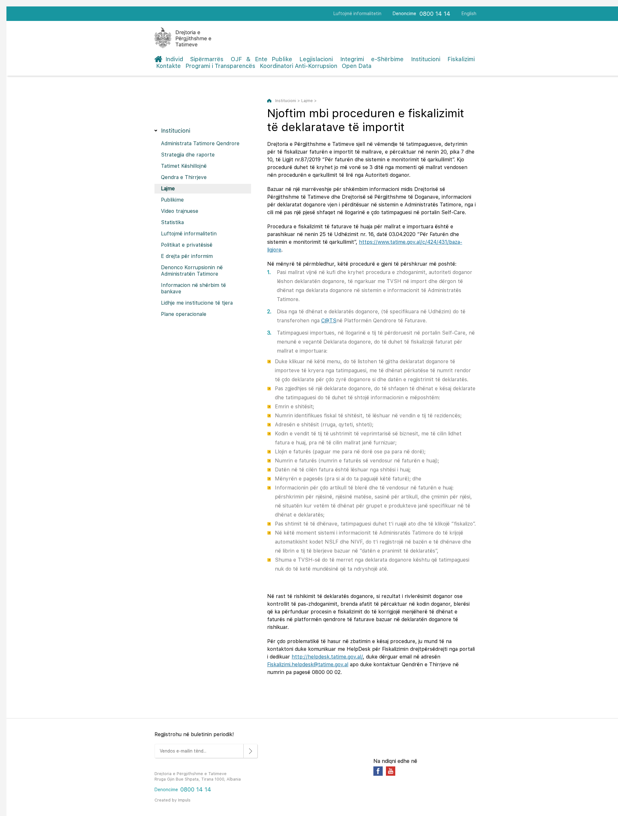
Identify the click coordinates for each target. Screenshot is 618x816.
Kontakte (168, 65)
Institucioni (425, 59)
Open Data (356, 65)
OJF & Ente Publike (261, 59)
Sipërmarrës (206, 59)
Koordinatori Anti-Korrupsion (298, 65)
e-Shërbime (387, 59)
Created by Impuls (172, 800)
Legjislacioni (316, 59)
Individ (174, 59)
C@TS (328, 321)
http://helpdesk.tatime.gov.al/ (327, 657)
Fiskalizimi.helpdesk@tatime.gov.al (307, 664)
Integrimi (352, 59)
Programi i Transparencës (220, 65)
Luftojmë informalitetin (357, 13)
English (469, 13)
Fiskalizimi (461, 59)
